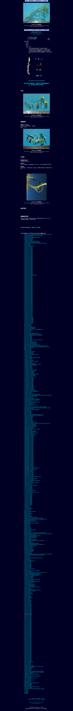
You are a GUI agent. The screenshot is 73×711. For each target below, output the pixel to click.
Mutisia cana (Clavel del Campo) (30, 517)
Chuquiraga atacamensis (29, 398)
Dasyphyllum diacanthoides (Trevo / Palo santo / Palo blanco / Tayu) (37, 407)
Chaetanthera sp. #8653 (29, 388)
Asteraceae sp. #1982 (28, 279)
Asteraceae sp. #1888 (28, 273)
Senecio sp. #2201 (27, 649)
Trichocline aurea (27, 675)
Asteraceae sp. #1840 (28, 253)
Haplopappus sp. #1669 (28, 454)
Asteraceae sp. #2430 (28, 298)
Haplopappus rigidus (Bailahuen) (30, 433)
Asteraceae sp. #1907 (28, 277)
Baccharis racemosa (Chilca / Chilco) (31, 333)
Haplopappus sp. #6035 (28, 464)
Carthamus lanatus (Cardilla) (29, 351)
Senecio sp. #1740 (27, 637)
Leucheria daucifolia (28, 489)
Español (34, 33)
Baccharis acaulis (27, 324)
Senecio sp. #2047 (27, 643)
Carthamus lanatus (28, 350)
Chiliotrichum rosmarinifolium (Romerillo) (32, 394)
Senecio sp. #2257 (27, 656)
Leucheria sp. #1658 (28, 498)
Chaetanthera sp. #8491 (29, 387)
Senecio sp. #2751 (27, 657)
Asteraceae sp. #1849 (28, 260)
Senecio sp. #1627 (27, 630)
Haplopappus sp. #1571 (28, 447)
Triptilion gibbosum (28, 677)
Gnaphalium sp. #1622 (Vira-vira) (30, 422)
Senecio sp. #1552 (27, 605)
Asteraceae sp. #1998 (28, 283)
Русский (42, 33)
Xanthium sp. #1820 (28, 687)
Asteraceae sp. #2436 (28, 299)
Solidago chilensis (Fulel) (29, 667)
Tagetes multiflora (27, 670)
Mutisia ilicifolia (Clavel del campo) (31, 521)
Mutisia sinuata (27, 526)
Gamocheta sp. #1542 (28, 417)
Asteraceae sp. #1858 (28, 264)
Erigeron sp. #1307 (28, 413)
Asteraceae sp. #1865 (28, 265)
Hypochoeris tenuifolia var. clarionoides (31, 482)
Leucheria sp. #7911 (28, 504)
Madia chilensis (27, 510)
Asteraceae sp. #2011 (28, 284)
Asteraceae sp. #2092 (28, 291)
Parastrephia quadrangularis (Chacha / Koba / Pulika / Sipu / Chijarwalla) (38, 554)
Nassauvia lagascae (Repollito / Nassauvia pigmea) (34, 540)
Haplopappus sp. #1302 (28, 437)
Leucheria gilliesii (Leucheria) (30, 490)
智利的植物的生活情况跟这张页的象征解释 (36, 80)
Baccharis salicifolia (28, 336)
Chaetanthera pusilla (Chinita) (30, 375)
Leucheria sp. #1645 (28, 496)
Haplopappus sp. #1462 (28, 438)
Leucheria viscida (27, 505)
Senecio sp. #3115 (27, 658)
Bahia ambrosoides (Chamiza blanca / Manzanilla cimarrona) (36, 345)
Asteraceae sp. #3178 (28, 316)
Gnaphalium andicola (28, 418)
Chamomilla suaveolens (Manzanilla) (31, 391)
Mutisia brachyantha (28, 516)
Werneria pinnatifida (28, 684)
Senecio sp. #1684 (27, 634)
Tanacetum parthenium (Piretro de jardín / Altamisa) (34, 671)
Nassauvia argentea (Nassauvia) (30, 536)
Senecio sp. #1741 (27, 638)
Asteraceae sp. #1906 (28, 276)
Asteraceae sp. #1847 (28, 258)
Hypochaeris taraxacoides (29, 479)
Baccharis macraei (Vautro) (29, 328)
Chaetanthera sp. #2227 (29, 383)
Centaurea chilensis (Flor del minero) (31, 354)
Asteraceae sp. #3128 (28, 306)
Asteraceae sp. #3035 (28, 302)
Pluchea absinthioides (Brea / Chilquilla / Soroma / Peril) (35, 572)
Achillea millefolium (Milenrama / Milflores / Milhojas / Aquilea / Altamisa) (38, 234)
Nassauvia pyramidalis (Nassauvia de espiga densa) (34, 544)
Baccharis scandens (28, 337)
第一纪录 (29, 699)
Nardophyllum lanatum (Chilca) (30, 534)
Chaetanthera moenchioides (29, 374)
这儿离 (36, 227)
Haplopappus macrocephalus (30, 431)
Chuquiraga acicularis (28, 397)
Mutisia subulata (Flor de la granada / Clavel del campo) (35, 532)
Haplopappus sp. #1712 (28, 456)
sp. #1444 (26, 689)
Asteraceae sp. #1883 (28, 269)
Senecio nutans (27, 598)
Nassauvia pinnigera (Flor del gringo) (31, 543)
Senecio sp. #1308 (27, 611)
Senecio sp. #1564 (27, 622)
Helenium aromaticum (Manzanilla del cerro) (32, 476)
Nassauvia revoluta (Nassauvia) (30, 545)
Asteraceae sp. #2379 (28, 295)
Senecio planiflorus (28, 600)
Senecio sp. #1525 (27, 619)
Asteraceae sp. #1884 (28, 270)
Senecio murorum (27, 596)
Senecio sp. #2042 (27, 641)
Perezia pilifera (27, 558)
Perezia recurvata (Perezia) (29, 560)
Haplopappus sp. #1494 (28, 441)
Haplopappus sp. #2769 (28, 461)
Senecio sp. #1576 (27, 625)
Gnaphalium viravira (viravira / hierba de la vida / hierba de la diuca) (37, 423)
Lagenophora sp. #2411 (28, 483)
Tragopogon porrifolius (28, 673)
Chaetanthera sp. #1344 (29, 379)
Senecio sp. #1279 (27, 610)
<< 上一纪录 (34, 699)
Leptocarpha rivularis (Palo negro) (30, 485)
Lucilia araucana (27, 507)
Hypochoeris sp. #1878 (28, 481)
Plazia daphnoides (27, 571)
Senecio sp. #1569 (27, 623)
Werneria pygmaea (28, 685)
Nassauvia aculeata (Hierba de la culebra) (32, 535)
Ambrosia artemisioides (28, 238)
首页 (29, 698)
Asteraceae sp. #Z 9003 (28, 322)
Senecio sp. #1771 (27, 607)
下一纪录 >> (39, 699)
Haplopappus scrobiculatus (29, 434)
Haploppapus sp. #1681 (28, 475)
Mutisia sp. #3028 (27, 528)
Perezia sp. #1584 (27, 564)
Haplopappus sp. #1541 (28, 445)
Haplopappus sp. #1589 (28, 448)
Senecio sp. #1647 (27, 633)
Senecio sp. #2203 (27, 650)
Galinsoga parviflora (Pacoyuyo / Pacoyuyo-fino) (33, 415)
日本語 (37, 34)
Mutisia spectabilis (27, 530)
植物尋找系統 (38, 698)
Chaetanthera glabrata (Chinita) (30, 365)
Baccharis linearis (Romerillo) (30, 327)
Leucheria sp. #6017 (28, 501)
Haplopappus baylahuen (29, 428)
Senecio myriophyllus (28, 597)
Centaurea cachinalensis (29, 353)
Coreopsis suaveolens (28, 403)
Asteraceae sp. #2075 (28, 289)
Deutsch (38, 33)
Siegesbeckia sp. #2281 (29, 665)
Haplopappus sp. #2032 (28, 458)
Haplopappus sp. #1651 (28, 452)
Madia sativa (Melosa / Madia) (30, 511)
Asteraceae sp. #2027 (28, 285)
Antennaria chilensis (28, 240)
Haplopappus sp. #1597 (28, 449)
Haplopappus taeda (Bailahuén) (30, 469)
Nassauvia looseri (27, 541)
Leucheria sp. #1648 (28, 497)
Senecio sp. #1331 (27, 613)
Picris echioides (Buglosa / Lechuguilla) (31, 570)
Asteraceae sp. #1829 (28, 252)
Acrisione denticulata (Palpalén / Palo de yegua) (33, 235)
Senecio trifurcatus (27, 662)
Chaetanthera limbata (28, 368)
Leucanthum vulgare (28, 486)
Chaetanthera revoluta (28, 376)
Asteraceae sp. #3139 (28, 307)
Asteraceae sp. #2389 (28, 296)
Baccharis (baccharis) (28, 323)
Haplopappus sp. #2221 (28, 459)
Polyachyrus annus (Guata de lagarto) (31, 575)
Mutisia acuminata (27, 515)
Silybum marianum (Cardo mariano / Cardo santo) (33, 666)
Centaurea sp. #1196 (28, 358)
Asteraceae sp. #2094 (28, 292)
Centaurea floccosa (28, 355)
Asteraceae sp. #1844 (28, 256)
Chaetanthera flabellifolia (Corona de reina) (32, 364)
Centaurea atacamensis (28, 352)
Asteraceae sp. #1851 (28, 262)
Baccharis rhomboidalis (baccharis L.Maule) (32, 334)
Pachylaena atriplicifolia (28, 551)
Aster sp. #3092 (27, 244)
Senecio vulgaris (27, 663)
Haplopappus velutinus (28, 470)
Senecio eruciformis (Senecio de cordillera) (32, 589)
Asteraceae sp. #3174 (28, 314)
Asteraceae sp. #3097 (28, 304)
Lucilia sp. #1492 (27, 509)
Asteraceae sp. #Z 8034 (28, 321)
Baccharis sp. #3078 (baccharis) (30, 341)
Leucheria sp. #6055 (28, 503)
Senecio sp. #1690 (27, 606)
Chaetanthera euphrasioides (29, 363)
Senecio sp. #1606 (27, 629)
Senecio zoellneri (27, 664)
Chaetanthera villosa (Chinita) (30, 390)
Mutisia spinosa (27, 531)
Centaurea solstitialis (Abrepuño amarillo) (32, 357)
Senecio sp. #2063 (27, 646)
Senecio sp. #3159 (27, 660)
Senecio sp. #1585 (27, 628)
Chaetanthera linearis (28, 369)
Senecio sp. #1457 (27, 616)
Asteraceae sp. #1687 (28, 248)
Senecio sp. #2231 (27, 652)
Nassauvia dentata (27, 538)
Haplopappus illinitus (28, 430)
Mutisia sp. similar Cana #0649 (30, 529)
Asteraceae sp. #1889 (28, 274)
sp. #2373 (26, 693)
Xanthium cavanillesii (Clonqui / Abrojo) (31, 686)
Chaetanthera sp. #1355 (29, 380)
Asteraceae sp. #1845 (28, 257)
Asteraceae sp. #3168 (28, 312)
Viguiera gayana (27, 680)
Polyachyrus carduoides (29, 576)
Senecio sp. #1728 (27, 636)
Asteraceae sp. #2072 (28, 288)
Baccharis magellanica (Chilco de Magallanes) (33, 329)
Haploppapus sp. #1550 (28, 472)
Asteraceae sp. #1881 (28, 267)
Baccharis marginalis (28, 330)
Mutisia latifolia (27, 522)
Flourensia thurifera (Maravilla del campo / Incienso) (34, 414)
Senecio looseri (27, 594)
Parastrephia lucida (28, 553)
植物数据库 (33, 698)
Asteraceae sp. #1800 (28, 251)
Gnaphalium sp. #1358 (28, 420)
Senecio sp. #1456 (27, 615)
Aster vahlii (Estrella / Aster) (29, 246)
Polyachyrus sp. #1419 (28, 577)
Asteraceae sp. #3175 (28, 315)
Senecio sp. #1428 (27, 604)
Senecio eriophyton (28, 588)
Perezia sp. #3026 (27, 565)
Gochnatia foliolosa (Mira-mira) (30, 424)
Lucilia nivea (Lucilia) (28, 508)
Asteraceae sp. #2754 (28, 300)
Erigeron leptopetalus (28, 411)
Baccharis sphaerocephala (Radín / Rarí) (32, 344)
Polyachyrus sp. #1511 (28, 578)
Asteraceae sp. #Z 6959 (28, 319)
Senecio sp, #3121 (27, 603)
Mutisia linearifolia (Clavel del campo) (31, 523)
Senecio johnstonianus (28, 593)
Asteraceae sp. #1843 (28, 255)
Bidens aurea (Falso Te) (28, 347)
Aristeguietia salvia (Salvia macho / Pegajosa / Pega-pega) (35, 243)
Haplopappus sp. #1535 (28, 444)
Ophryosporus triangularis (29, 550)
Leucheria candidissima (28, 488)
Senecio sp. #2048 (27, 644)
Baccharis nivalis (27, 332)
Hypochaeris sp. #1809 (28, 477)
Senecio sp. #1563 (27, 621)
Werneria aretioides (28, 683)
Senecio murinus (27, 595)
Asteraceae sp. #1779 (28, 250)
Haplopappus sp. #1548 (28, 446)
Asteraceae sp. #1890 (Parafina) (30, 275)
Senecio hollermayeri (28, 592)
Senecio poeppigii (27, 601)
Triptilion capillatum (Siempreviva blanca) (32, 676)
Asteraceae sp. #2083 (28, 290)
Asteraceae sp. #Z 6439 (28, 318)
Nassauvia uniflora (27, 548)
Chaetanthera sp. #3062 (29, 385)
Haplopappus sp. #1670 (28, 455)
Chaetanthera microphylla (29, 372)
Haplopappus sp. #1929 (28, 457)
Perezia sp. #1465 (27, 562)
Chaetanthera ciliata (28, 362)
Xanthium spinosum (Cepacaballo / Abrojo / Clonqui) (34, 688)
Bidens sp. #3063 (27, 349)
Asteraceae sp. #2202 (28, 293)
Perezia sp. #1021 (27, 561)
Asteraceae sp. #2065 (28, 287)
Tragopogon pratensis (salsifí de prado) (31, 674)
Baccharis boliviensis (28, 326)
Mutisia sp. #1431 (27, 527)
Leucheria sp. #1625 (28, 495)
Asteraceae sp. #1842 (28, 254)
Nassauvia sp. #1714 (28, 546)
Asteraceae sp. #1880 (28, 266)
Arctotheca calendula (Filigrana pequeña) (32, 242)
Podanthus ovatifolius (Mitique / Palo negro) (32, 574)
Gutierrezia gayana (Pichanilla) (30, 425)
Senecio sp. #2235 (27, 653)
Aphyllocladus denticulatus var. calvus (31, 241)
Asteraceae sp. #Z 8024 (28, 320)
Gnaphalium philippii (28, 419)
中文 (40, 34)
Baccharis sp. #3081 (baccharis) (30, 343)
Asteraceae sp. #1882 (28, 268)
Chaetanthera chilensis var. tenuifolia (31, 361)
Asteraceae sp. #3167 (28, 311)
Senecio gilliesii (27, 591)
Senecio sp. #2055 (27, 645)
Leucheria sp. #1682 (28, 499)
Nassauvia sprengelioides (29, 547)
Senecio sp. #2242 (27, 655)
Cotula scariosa (27, 405)
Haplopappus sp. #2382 (28, 460)
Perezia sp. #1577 (27, 563)
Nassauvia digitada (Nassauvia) (30, 539)
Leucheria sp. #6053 (28, 502)
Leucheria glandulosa (28, 491)
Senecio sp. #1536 (27, 620)
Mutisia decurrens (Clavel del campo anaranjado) (33, 518)
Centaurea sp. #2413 (28, 359)
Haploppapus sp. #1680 (28, 474)
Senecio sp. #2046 (27, 642)
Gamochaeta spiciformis (29, 416)
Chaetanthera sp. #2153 (29, 381)
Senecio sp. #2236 (27, 654)
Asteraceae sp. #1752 (28, 249)
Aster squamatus (27, 245)
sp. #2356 (26, 692)
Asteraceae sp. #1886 (28, 272)
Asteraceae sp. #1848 (28, 259)
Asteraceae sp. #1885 (28, 271)
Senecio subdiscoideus (28, 661)
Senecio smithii (27, 602)
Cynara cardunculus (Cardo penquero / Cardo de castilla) (35, 406)
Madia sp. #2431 (27, 512)
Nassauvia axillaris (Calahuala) (30, 537)
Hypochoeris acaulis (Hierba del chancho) (32, 480)
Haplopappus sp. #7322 (28, 466)
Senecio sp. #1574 (27, 624)
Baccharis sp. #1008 (28, 338)
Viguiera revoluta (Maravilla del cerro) (31, 682)
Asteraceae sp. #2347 (28, 294)
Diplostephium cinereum (29, 408)
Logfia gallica (26, 506)
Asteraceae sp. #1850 (28, 261)
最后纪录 (43, 699)
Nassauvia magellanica (28, 542)
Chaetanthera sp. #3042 (29, 384)
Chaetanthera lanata (28, 367)
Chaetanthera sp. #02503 (29, 377)
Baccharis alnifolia (27, 325)
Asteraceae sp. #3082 (28, 303)
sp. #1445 (26, 690)
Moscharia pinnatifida (28, 513)
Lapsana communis (28, 484)
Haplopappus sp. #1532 (28, 443)
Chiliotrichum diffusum (28, 393)
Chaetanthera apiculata (28, 360)
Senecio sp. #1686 (27, 635)
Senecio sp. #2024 (27, 640)
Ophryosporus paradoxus (29, 549)
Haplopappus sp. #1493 (28, 440)
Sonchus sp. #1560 (28, 668)
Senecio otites (27, 599)
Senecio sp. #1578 (27, 626)
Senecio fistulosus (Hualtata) (29, 590)
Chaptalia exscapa (27, 392)
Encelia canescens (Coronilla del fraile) (31, 409)
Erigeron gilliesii (27, 410)
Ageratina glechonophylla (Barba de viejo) (32, 237)
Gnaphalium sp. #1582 (28, 421)
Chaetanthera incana (28, 366)
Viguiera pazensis (27, 681)
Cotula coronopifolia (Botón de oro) (31, 404)
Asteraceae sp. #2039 (28, 286)
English (31, 33)
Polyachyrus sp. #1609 (28, 580)
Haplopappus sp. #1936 (28, 435)
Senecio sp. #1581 (27, 627)
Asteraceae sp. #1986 (28, 281)
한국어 (33, 34)
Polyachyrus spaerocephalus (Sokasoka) (32, 581)
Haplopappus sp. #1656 (28, 453)
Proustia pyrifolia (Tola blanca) (30, 585)
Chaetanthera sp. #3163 (29, 386)
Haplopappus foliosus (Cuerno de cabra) (32, 429)
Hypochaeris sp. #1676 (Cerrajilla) (30, 478)
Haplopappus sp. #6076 (28, 465)
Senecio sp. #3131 (27, 659)
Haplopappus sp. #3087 (28, 462)
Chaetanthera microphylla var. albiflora (31, 373)
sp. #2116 (26, 691)
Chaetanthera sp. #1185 (28, 378)
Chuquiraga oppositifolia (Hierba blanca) (32, 399)
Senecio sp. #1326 (27, 612)
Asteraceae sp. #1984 (28, 280)
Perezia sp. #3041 (27, 566)
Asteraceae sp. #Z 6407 (28, 317)
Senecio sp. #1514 (27, 618)
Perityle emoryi (27, 569)
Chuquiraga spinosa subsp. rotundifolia (31, 400)
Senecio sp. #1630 (27, 631)
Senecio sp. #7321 (27, 609)
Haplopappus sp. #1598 (28, 450)
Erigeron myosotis (27, 412)
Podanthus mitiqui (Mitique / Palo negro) (32, 573)
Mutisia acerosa (27, 514)
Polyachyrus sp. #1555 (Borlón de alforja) (32, 579)
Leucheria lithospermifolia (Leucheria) (31, 492)
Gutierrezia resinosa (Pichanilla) (30, 426)
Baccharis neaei (27, 331)
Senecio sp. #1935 (27, 608)
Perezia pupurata (27, 559)
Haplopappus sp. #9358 (28, 468)
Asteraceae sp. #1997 (28, 282)
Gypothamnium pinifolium (29, 427)
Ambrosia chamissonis (28, 239)
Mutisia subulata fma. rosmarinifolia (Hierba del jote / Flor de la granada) (38, 533)
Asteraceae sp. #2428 (28, 297)
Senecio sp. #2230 (27, 651)
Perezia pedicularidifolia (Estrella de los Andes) (33, 557)
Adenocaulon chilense (28, 236)
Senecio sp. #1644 (27, 632)
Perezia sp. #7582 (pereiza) (29, 568)
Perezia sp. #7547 (27, 567)
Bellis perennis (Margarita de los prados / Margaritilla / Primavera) (36, 346)
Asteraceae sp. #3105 (28, 305)
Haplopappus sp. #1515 (28, 442)
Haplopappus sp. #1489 (28, 439)
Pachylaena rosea (27, 552)
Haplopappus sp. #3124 (28, 436)
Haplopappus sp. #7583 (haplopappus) (31, 467)
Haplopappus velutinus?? (29, 471)
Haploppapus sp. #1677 (28, 473)
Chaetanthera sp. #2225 (29, 382)
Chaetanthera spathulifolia (29, 389)
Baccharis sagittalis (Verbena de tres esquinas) (33, 335)
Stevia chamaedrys (28, 669)
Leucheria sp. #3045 (28, 500)
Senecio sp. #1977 (27, 639)
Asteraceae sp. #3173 (28, 313)
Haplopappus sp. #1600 (28, 451)
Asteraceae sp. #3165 (28, 310)
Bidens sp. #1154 (27, 348)
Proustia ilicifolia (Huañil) (29, 584)
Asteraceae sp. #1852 (28, 263)
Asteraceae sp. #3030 (28, 301)
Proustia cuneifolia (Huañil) (29, 582)
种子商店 (42, 698)
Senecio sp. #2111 (27, 647)
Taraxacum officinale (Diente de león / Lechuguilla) (34, 672)
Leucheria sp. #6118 (28, 487)
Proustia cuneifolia (27, 583)
